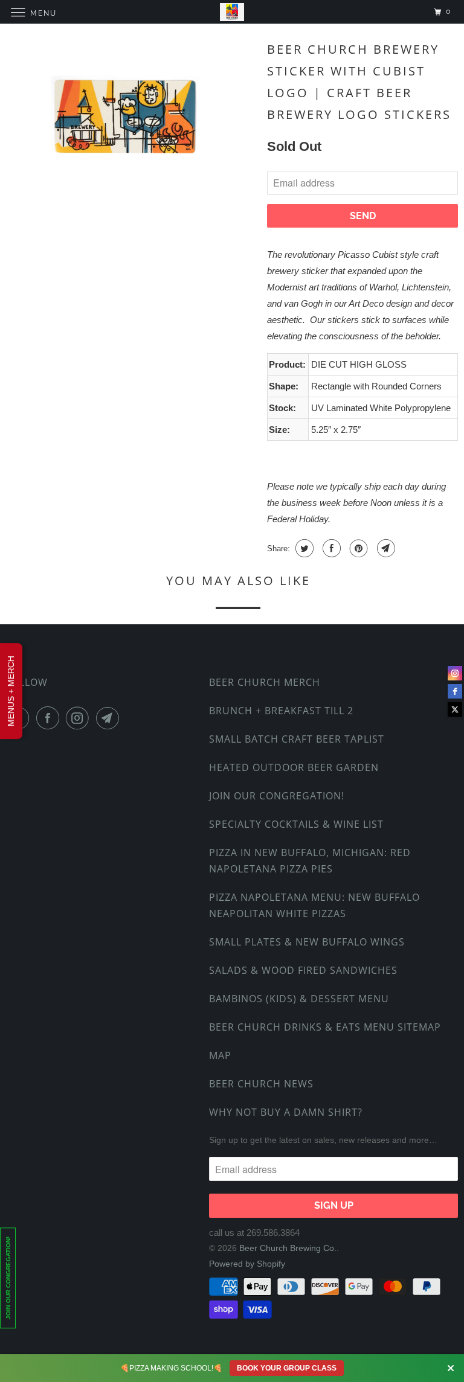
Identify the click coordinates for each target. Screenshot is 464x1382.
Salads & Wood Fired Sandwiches (303, 970)
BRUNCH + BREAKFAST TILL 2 (281, 710)
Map (220, 1055)
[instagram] (455, 673)
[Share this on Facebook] (330, 548)
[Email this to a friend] (384, 548)
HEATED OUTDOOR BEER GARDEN (294, 767)
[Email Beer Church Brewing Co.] (110, 717)
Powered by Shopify (247, 1263)
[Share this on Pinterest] (357, 548)
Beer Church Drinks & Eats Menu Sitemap (325, 1027)
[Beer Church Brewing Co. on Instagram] (80, 717)
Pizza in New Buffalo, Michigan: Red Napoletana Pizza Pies (310, 860)
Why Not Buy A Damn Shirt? (285, 1112)
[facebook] (455, 691)
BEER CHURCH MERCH (264, 682)
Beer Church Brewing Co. (288, 1248)
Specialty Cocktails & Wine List (296, 824)
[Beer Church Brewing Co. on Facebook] (50, 717)
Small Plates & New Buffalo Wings (307, 942)
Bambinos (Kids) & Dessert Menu (299, 998)
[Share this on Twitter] (303, 548)
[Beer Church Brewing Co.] (232, 12)
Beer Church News (261, 1083)
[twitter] (455, 709)
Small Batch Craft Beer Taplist (296, 739)
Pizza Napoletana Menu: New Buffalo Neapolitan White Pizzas (314, 905)
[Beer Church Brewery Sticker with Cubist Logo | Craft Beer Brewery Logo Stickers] (130, 119)
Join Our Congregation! (276, 795)
